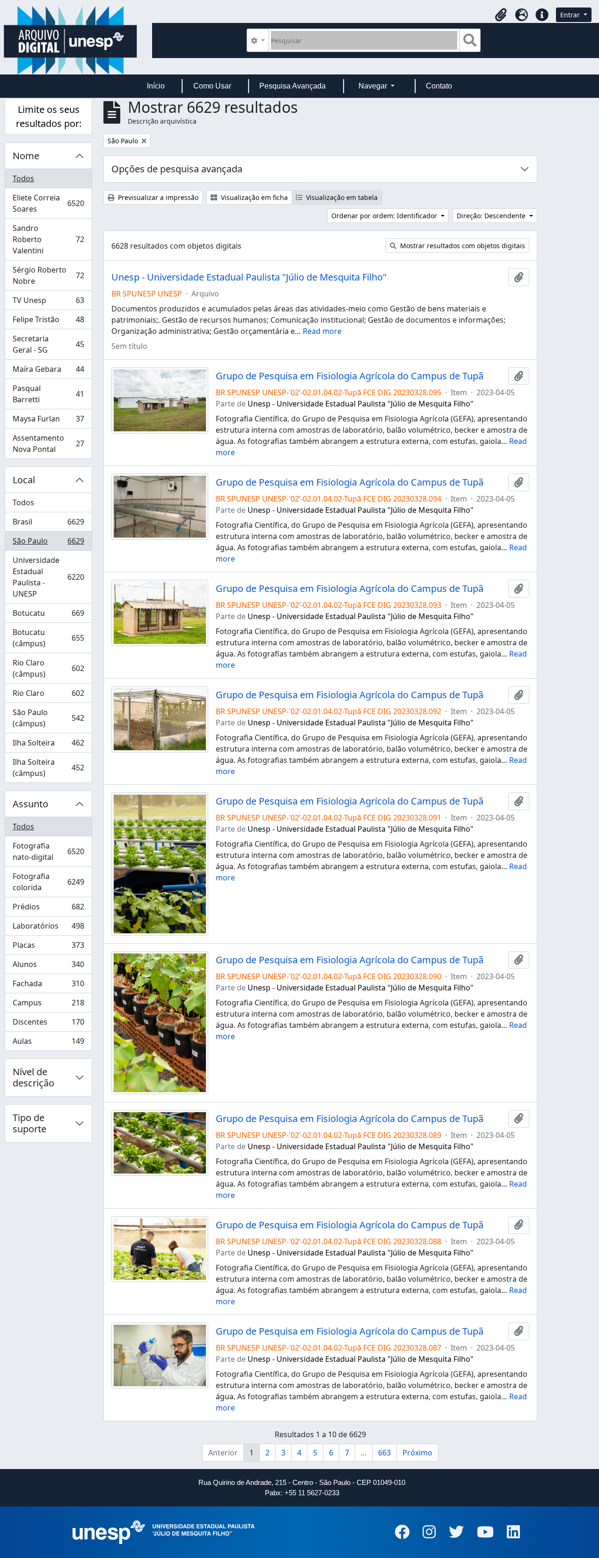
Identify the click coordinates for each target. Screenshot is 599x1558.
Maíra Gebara (48, 371)
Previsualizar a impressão (157, 197)
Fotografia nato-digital (48, 851)
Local (24, 479)
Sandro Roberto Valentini (48, 239)
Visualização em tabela (341, 197)
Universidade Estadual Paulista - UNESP (48, 577)
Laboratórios (48, 928)
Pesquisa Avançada (292, 86)
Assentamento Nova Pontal (48, 443)
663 (384, 1452)
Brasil (48, 524)
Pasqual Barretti (48, 394)
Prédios (48, 908)
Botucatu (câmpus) (48, 638)
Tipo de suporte (29, 1123)
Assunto (30, 803)
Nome (26, 155)
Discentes (48, 1024)
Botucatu (48, 615)
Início (156, 86)
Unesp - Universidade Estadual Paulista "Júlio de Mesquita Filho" (249, 277)
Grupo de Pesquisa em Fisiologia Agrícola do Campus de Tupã (349, 376)
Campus (48, 1004)
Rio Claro (48, 695)
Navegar (373, 86)
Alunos (48, 966)
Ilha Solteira (48, 745)
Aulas (48, 1043)
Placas (48, 947)
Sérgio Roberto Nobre (48, 275)
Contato (439, 86)
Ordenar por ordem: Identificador (385, 215)
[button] (500, 15)
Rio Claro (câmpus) (48, 668)
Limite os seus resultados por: (48, 116)
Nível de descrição (33, 1077)
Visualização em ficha (253, 197)
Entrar (571, 14)
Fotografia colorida (48, 882)
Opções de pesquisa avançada (176, 168)
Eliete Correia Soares (48, 203)
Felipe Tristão (48, 321)
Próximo (417, 1452)
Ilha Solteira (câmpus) (48, 767)
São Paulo (48, 543)
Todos (23, 178)
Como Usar (212, 86)
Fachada (48, 985)
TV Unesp (48, 302)
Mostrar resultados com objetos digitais (461, 245)
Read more (322, 331)
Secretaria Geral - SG (48, 344)
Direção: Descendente (492, 215)
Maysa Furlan (48, 420)
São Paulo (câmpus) (48, 718)
